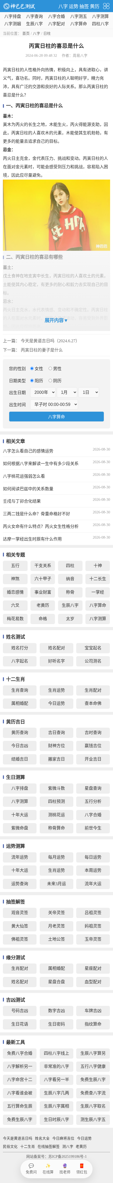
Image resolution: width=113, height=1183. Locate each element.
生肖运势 (56, 690)
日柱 (47, 33)
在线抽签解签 (49, 1147)
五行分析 (93, 801)
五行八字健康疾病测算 (93, 1068)
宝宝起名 (93, 648)
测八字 (67, 1147)
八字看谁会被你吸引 (19, 1094)
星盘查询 (93, 788)
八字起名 (19, 661)
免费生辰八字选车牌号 (93, 1081)
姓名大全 (42, 1138)
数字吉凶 (56, 1010)
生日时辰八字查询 (56, 1121)
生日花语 (19, 1024)
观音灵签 (19, 912)
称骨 (70, 592)
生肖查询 (19, 690)
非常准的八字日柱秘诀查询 (56, 1068)
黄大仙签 (19, 926)
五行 (15, 565)
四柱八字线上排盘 (56, 1055)
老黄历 (43, 605)
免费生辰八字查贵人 (19, 1121)
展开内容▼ (56, 320)
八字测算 (100, 16)
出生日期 (17, 392)
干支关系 (42, 565)
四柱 (70, 565)
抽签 (84, 6)
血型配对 (93, 982)
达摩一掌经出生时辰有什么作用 (32, 539)
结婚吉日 (19, 759)
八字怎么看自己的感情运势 (28, 451)
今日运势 (56, 703)
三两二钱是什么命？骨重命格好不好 (36, 514)
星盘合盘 (56, 982)
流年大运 (93, 883)
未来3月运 (56, 883)
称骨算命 (56, 828)
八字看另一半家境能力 (56, 1081)
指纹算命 (93, 1024)
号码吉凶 (19, 1010)
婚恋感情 (15, 592)
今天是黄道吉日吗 (17, 1138)
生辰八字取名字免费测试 (93, 1107)
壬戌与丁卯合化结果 (22, 501)
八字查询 (34, 16)
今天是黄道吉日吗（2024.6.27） (50, 341)
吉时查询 (93, 732)
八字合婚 (56, 16)
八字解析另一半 (19, 1068)
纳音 (70, 579)
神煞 (15, 579)
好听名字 (56, 661)
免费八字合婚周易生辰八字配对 (19, 1055)
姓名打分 (19, 648)
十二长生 (97, 579)
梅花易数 (15, 618)
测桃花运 (56, 815)
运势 (73, 6)
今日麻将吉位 (63, 1138)
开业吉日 (93, 759)
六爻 (15, 605)
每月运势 (56, 857)
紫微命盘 (19, 828)
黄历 (94, 6)
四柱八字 (100, 24)
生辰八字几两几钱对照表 (56, 1094)
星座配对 (93, 968)
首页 (26, 33)
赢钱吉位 (93, 745)
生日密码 (56, 1024)
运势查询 (19, 883)
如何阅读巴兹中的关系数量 (28, 489)
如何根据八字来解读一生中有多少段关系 (41, 463)
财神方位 (56, 745)
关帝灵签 (56, 912)
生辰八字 (34, 24)
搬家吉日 (56, 759)
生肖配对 (93, 690)
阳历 (39, 381)
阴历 (56, 381)
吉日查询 (56, 732)
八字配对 (56, 24)
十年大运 (19, 815)
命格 (43, 618)
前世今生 (93, 828)
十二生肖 (27, 1147)
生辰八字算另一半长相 (93, 1055)
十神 (98, 565)
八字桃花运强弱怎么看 (24, 476)
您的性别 (17, 368)
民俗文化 (10, 1147)
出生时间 (17, 404)
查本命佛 (93, 703)
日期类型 (17, 381)
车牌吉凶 (93, 1010)
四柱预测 (56, 801)
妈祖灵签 (93, 926)
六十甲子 (42, 579)
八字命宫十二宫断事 (19, 1081)
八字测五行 (78, 17)
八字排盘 (12, 16)
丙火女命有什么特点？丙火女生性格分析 (41, 526)
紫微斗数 (56, 788)
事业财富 (42, 592)
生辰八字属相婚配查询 (56, 1107)
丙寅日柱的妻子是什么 (42, 350)
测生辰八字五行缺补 (93, 1121)
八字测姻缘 (12, 24)
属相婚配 (19, 703)
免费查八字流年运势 (93, 1094)
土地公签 (56, 939)
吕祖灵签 (93, 912)
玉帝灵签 (93, 939)
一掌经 (97, 592)
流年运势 (19, 857)
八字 (63, 6)
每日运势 (93, 857)
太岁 (70, 618)
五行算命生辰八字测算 (19, 1107)
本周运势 (93, 870)
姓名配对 (56, 648)
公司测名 (93, 661)
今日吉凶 (19, 745)
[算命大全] (106, 6)
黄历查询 (19, 732)
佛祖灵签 (19, 939)
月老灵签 (56, 926)
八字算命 (78, 24)
